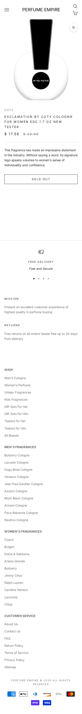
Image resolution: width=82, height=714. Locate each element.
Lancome (10, 597)
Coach (9, 539)
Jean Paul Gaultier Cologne (23, 484)
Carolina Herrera (16, 590)
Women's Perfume (17, 385)
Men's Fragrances (20, 447)
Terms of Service (16, 653)
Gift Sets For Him (16, 414)
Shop (8, 370)
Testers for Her (15, 421)
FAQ (7, 638)
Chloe (8, 604)
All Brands (11, 435)
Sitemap (10, 667)
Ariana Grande (14, 561)
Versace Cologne (16, 477)
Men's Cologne (15, 378)
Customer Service (20, 616)
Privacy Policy (14, 660)
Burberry (10, 568)
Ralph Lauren (13, 582)
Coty (9, 110)
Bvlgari (9, 547)
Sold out (41, 179)
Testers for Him (15, 428)
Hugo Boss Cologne (18, 469)
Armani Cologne (15, 505)
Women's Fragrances (23, 531)
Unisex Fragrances (17, 392)
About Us (11, 624)
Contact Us (12, 631)
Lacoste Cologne (16, 462)
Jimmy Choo (13, 575)
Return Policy (13, 645)
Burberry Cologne (17, 455)
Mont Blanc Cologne (18, 498)
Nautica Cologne (16, 520)
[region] (41, 260)
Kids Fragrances (16, 399)
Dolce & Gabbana (16, 554)
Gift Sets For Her (16, 406)
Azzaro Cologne (15, 491)
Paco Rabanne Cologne (21, 513)
